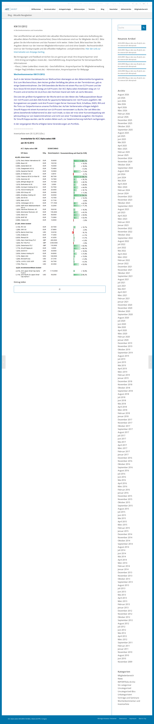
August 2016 (123, 470)
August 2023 (123, 209)
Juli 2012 (121, 626)
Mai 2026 (122, 104)
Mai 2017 (122, 442)
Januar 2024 (123, 193)
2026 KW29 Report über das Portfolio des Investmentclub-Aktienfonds (131, 72)
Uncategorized (124, 688)
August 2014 (123, 547)
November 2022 (125, 231)
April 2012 (122, 636)
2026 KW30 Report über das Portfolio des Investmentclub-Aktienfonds (131, 65)
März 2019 (122, 372)
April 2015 (122, 521)
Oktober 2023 (124, 203)
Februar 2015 (124, 528)
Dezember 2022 (125, 228)
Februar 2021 (124, 298)
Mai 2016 (122, 480)
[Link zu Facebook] (147, 3)
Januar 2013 (123, 607)
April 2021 (122, 292)
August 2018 (123, 394)
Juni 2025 (122, 139)
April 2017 (122, 445)
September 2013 (125, 582)
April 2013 (122, 598)
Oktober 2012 (124, 617)
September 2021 (125, 276)
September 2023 (125, 206)
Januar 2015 (123, 531)
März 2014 (122, 563)
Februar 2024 (124, 190)
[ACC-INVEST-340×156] (11, 9)
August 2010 (123, 655)
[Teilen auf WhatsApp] (60, 289)
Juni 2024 (122, 177)
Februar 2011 (124, 645)
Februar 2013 (124, 604)
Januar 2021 (123, 301)
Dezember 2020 (125, 305)
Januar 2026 (123, 117)
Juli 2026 (121, 98)
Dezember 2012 (125, 610)
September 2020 (125, 314)
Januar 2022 (123, 263)
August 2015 (123, 508)
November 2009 (125, 661)
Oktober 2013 (124, 579)
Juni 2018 (122, 400)
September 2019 (125, 352)
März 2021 (122, 295)
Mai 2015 (122, 518)
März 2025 (122, 148)
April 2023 (122, 215)
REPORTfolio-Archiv (126, 682)
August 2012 (123, 623)
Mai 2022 (122, 250)
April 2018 (122, 406)
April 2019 (122, 368)
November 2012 (125, 614)
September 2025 (125, 129)
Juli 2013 (121, 588)
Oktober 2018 (124, 387)
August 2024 (123, 171)
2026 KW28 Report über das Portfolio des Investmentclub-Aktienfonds (131, 79)
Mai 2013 (122, 594)
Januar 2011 (123, 649)
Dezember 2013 (125, 572)
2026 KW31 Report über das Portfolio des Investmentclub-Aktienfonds (131, 58)
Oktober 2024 (124, 164)
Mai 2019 (122, 365)
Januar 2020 (123, 340)
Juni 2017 (122, 438)
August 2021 (123, 279)
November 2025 (125, 123)
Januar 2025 (123, 155)
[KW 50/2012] (4, 362)
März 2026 (122, 110)
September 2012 (125, 620)
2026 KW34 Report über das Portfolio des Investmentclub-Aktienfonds (131, 44)
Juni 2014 (122, 553)
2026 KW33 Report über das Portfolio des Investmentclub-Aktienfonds (131, 51)
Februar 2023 (124, 222)
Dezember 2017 (125, 419)
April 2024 (122, 184)
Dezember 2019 (125, 343)
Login (107, 3)
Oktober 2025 (124, 126)
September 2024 (125, 168)
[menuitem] (107, 3)
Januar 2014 (123, 569)
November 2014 (125, 537)
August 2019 (123, 356)
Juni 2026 (122, 101)
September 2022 (125, 238)
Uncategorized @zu (126, 691)
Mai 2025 (122, 142)
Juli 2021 (121, 282)
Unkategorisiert (125, 694)
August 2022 (123, 241)
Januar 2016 (123, 493)
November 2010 (125, 652)
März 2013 (122, 601)
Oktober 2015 (124, 502)
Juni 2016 (122, 477)
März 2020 (122, 333)
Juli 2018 (121, 397)
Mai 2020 (122, 327)
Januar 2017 (123, 454)
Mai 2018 (122, 403)
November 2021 (125, 270)
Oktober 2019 (124, 349)
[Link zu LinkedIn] (136, 3)
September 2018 (125, 391)
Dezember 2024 (125, 158)
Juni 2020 (122, 324)
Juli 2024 (121, 174)
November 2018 (125, 384)
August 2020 (123, 317)
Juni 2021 (122, 285)
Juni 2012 (122, 630)
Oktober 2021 (124, 273)
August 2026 (123, 94)
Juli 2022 (121, 244)
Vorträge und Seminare (128, 697)
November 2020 (125, 308)
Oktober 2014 (124, 540)
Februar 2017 (124, 451)
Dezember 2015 (125, 496)
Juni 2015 (122, 515)
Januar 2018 (123, 416)
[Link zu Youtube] (143, 3)
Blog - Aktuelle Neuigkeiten (20, 15)
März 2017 (122, 448)
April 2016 (122, 483)
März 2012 (122, 639)
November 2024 (125, 161)
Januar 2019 (123, 378)
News (120, 678)
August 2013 (123, 585)
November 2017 (125, 422)
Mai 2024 (122, 180)
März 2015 (122, 524)
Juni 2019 (122, 362)
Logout (114, 3)
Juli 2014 (121, 550)
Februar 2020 (124, 336)
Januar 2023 (123, 225)
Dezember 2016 (125, 458)
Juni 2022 (122, 247)
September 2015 (125, 505)
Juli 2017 (121, 435)
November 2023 (125, 199)
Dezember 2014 (125, 534)
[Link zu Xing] (133, 3)
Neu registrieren (124, 3)
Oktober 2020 (124, 311)
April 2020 (122, 330)
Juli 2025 (121, 136)
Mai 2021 (122, 289)
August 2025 (123, 133)
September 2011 (125, 642)
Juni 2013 (122, 591)
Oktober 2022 (124, 234)
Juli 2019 (121, 359)
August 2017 (123, 432)
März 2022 (122, 257)
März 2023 (122, 219)
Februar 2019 (124, 375)
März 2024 (122, 187)
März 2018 (122, 410)
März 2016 (122, 486)
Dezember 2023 (125, 196)
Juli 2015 (121, 512)
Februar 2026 (124, 113)
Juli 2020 (121, 320)
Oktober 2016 (124, 464)
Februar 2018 (124, 413)
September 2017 (125, 429)
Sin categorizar (124, 685)
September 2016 (125, 467)
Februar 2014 (124, 566)
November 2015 (125, 499)
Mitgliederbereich (126, 675)
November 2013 (125, 575)
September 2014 (125, 544)
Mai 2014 (122, 556)
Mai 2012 (122, 633)
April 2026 (122, 107)
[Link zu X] (140, 3)
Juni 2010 (122, 658)
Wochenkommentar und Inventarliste (29, 30)
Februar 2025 (124, 152)
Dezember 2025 (125, 120)
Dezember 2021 (125, 266)
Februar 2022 (124, 260)
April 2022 (122, 254)
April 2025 (122, 145)
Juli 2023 (121, 212)
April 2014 (122, 559)
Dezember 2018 (125, 381)
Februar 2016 (124, 489)
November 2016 (125, 461)
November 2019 (125, 346)
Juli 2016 (121, 473)
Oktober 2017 (124, 426)
